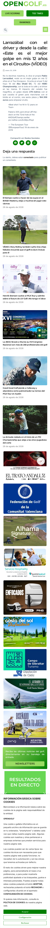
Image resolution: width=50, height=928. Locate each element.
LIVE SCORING (12, 13)
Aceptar (25, 912)
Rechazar (25, 923)
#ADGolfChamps (15, 117)
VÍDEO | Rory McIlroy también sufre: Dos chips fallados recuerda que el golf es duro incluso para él (24, 250)
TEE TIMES (37, 13)
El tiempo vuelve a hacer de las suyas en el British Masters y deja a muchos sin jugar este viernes (24, 201)
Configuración (25, 917)
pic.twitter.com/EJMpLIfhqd (21, 120)
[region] (25, 861)
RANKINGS (25, 22)
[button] (5, 30)
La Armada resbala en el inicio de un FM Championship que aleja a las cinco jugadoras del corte (25, 440)
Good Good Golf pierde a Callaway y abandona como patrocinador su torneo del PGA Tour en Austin (24, 391)
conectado (28, 157)
